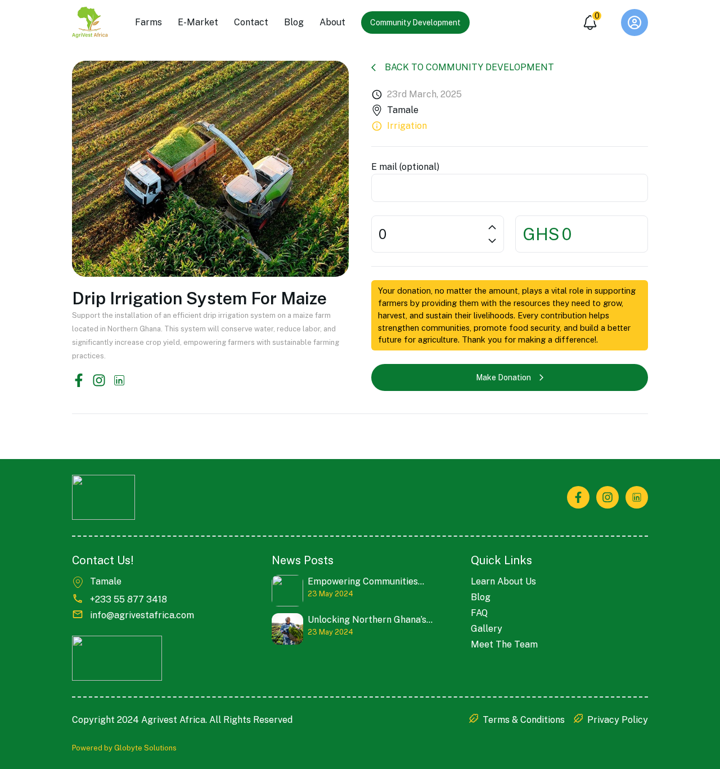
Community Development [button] (415, 22)
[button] (634, 22)
